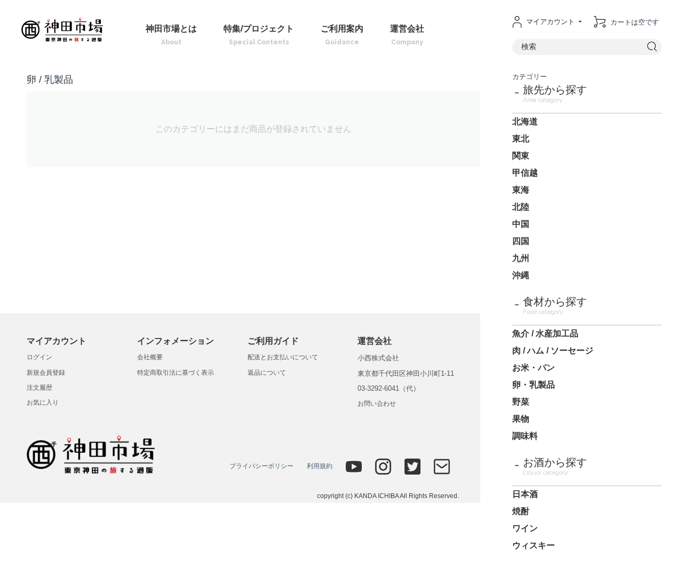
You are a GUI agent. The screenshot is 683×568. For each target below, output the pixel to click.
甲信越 (525, 172)
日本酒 (525, 494)
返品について (267, 372)
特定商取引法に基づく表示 (175, 372)
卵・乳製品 (533, 384)
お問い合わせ (377, 403)
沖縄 (520, 275)
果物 (520, 418)
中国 (520, 223)
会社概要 (150, 357)
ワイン (525, 528)
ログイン (39, 357)
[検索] (652, 47)
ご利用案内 (342, 35)
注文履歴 (39, 387)
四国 (520, 241)
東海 (520, 189)
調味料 (525, 435)
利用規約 (319, 466)
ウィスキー (533, 545)
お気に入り (43, 402)
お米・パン (533, 367)
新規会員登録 (46, 372)
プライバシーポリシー (261, 466)
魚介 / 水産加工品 (545, 333)
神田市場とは (171, 35)
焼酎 (520, 511)
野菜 (520, 401)
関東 (520, 155)
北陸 (520, 206)
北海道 (525, 121)
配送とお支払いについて (283, 357)
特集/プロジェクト (259, 35)
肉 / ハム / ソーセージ (552, 350)
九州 (520, 258)
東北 (520, 138)
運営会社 (407, 35)
